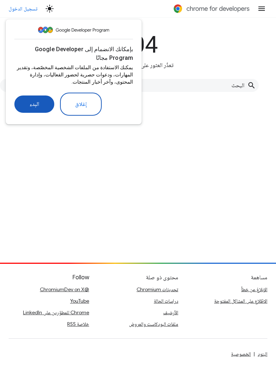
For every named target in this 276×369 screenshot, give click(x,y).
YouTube (79, 301)
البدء (34, 104)
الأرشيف (170, 312)
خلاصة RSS (78, 324)
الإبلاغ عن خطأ (254, 289)
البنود (262, 354)
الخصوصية (241, 354)
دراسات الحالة (166, 301)
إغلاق (81, 104)
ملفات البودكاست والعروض (153, 324)
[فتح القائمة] (261, 8)
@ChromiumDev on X (64, 289)
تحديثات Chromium (157, 289)
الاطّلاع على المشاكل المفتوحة (240, 301)
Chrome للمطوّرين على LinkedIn (56, 312)
